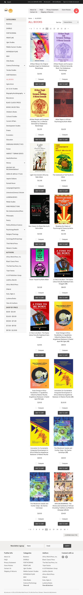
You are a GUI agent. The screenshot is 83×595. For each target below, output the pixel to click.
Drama (8, 130)
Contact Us (33, 12)
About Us (33, 10)
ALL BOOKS (10, 79)
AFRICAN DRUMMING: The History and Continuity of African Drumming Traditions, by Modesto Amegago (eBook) (63, 507)
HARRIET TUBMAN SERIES (14, 153)
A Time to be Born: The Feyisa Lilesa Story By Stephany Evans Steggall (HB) (63, 282)
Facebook (63, 557)
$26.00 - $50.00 (11, 316)
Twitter (66, 557)
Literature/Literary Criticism (15, 192)
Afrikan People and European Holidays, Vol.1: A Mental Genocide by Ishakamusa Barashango (39, 122)
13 (54, 29)
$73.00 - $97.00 (11, 326)
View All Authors (11, 303)
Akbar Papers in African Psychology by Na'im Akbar (63, 120)
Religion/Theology (12, 234)
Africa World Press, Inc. (13, 257)
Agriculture (10, 84)
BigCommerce (53, 592)
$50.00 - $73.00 (11, 321)
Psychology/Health (12, 230)
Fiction (8, 149)
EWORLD (9, 28)
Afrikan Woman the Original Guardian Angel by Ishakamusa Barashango (39, 66)
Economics (9, 135)
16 (65, 29)
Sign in (65, 2)
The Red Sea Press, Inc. (13, 266)
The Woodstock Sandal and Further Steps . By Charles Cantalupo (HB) (63, 450)
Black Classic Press (12, 261)
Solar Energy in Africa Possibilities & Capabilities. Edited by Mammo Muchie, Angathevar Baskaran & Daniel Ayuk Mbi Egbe (39, 395)
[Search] (5, 2)
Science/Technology (12, 65)
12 (50, 29)
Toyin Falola (10, 271)
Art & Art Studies (12, 89)
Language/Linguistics (13, 188)
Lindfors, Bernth (11, 280)
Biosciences (10, 98)
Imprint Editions (11, 179)
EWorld (8, 289)
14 (58, 29)
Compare (41, 79)
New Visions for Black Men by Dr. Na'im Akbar (39, 227)
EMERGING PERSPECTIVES (14, 144)
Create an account (74, 2)
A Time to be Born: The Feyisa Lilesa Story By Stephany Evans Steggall (39, 335)
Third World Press (12, 243)
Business (9, 24)
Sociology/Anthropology (14, 239)
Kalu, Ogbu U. (10, 294)
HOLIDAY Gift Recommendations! (12, 168)
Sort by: (58, 22)
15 (61, 29)
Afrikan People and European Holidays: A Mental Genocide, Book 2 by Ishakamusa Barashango (63, 67)
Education (9, 140)
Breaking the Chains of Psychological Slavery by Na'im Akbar (63, 228)
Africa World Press (12, 285)
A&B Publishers (11, 75)
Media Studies (10, 202)
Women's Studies (11, 248)
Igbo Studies (10, 42)
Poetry (8, 220)
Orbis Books (10, 61)
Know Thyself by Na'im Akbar (39, 279)
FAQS (41, 10)
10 (43, 29)
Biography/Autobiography (14, 93)
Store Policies (66, 10)
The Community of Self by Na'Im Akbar (63, 176)
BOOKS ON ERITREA (13, 107)
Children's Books (11, 112)
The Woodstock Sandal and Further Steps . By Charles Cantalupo (39, 506)
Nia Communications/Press (14, 211)
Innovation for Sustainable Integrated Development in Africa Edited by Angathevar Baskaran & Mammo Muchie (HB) (63, 394)
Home (30, 18)
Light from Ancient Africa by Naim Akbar (39, 176)
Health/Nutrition (11, 158)
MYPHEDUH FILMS (12, 52)
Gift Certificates (57, 2)
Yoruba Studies (11, 70)
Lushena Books (11, 298)
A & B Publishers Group (13, 275)
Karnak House (10, 183)
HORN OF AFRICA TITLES (14, 174)
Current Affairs (11, 121)
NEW (7, 56)
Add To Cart (39, 84)
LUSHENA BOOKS (11, 197)
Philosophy (9, 216)
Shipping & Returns (47, 12)
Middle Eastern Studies (13, 47)
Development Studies (13, 126)
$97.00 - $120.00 (11, 330)
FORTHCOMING (11, 33)
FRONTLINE (10, 38)
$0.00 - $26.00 (10, 312)
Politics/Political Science (14, 225)
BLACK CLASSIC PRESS (13, 103)
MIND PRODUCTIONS (13, 206)
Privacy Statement (52, 10)
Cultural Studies (11, 116)
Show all (26, 585)
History (8, 163)
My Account (47, 2)
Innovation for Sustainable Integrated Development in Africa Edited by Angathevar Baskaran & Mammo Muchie (39, 451)
